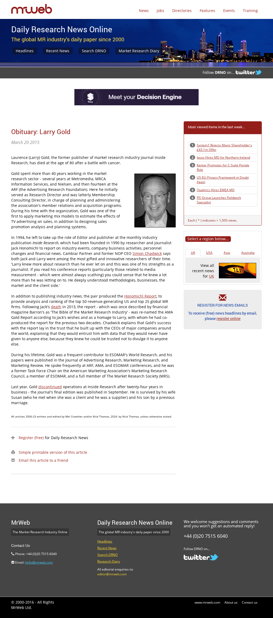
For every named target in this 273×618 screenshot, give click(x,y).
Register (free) (31, 437)
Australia (248, 252)
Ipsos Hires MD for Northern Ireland (223, 157)
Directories (182, 10)
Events (229, 10)
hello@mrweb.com (39, 562)
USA (209, 252)
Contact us (250, 602)
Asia (227, 252)
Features (207, 10)
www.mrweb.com (207, 602)
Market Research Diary (139, 50)
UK (193, 252)
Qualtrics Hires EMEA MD (216, 190)
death (56, 306)
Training (250, 10)
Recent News (57, 50)
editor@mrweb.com (112, 574)
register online (228, 318)
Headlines (25, 50)
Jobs (160, 10)
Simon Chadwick (147, 253)
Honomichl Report (140, 296)
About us (231, 602)
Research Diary (108, 561)
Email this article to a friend (43, 460)
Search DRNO (94, 50)
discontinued (50, 386)
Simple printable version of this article (53, 452)
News (144, 10)
